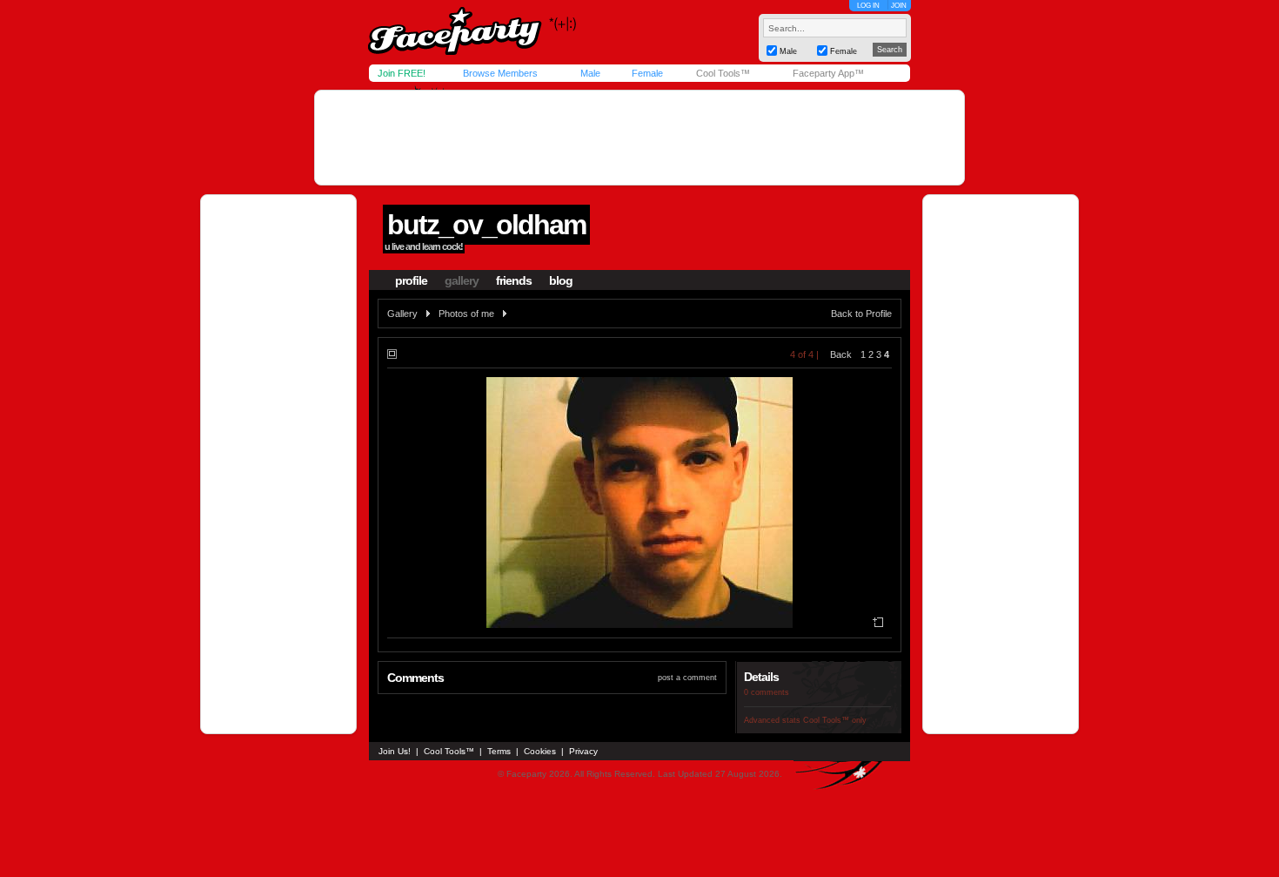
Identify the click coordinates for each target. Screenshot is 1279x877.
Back (841, 354)
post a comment (687, 677)
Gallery (402, 313)
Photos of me (466, 313)
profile (411, 280)
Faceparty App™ (828, 73)
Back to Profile (861, 313)
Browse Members (500, 73)
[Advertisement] (639, 137)
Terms (499, 751)
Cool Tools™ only (835, 720)
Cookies (540, 751)
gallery (462, 280)
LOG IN (868, 6)
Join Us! (394, 751)
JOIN (899, 6)
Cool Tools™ (723, 73)
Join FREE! (401, 73)
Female (647, 73)
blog (561, 280)
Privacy (583, 751)
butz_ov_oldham (486, 224)
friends (514, 280)
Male (590, 73)
